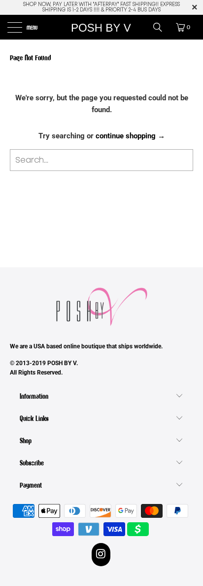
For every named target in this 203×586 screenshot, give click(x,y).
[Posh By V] (101, 27)
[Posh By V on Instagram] (101, 554)
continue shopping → (130, 135)
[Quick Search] (161, 27)
